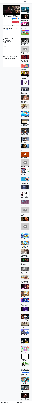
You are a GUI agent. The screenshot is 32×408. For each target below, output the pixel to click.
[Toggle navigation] (6, 1)
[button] (25, 1)
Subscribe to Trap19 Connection (15, 22)
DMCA (17, 403)
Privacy (18, 404)
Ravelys (3, 1)
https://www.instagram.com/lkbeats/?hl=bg (12, 54)
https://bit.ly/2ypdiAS (6, 29)
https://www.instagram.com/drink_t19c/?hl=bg (12, 48)
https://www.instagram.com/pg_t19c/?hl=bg (10, 47)
